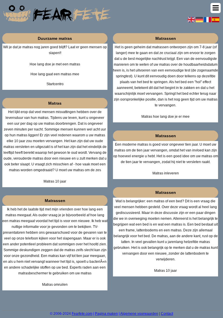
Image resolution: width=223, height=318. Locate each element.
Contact (167, 314)
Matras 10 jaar (55, 181)
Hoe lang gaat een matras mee (54, 74)
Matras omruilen (55, 285)
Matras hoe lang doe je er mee (165, 117)
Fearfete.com (82, 314)
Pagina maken (106, 314)
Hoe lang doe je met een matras (55, 64)
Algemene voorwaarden (139, 314)
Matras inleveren (165, 173)
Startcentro (55, 84)
